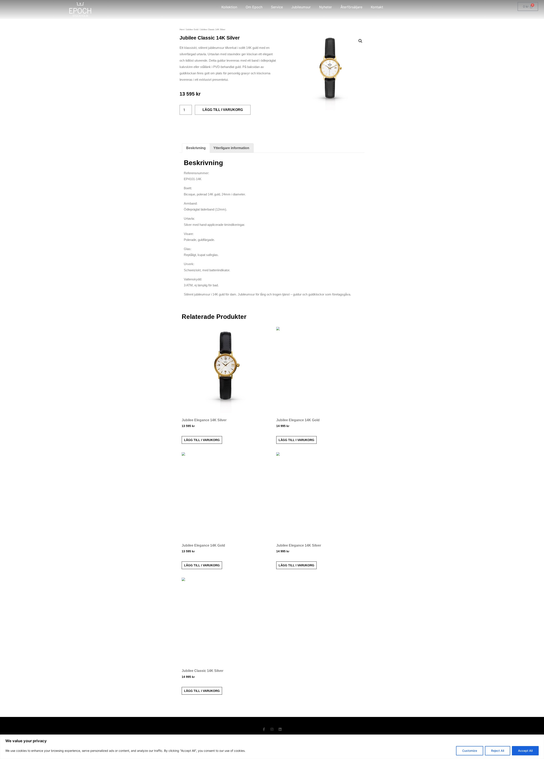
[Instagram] (272, 729)
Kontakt (377, 7)
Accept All (525, 750)
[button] (360, 41)
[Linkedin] (280, 729)
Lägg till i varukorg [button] (202, 440)
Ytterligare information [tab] (231, 148)
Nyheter (325, 7)
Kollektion (229, 7)
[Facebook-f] (264, 729)
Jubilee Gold (192, 29)
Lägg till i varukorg (223, 110)
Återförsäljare (351, 7)
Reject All (497, 750)
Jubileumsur (301, 7)
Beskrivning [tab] (196, 148)
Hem (182, 29)
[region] (272, 747)
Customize (469, 750)
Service (277, 7)
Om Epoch (254, 7)
